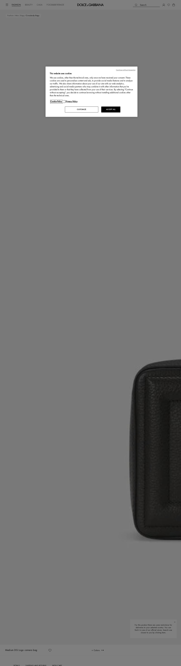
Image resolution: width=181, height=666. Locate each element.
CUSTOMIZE (81, 109)
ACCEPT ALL (111, 109)
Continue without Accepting (125, 70)
